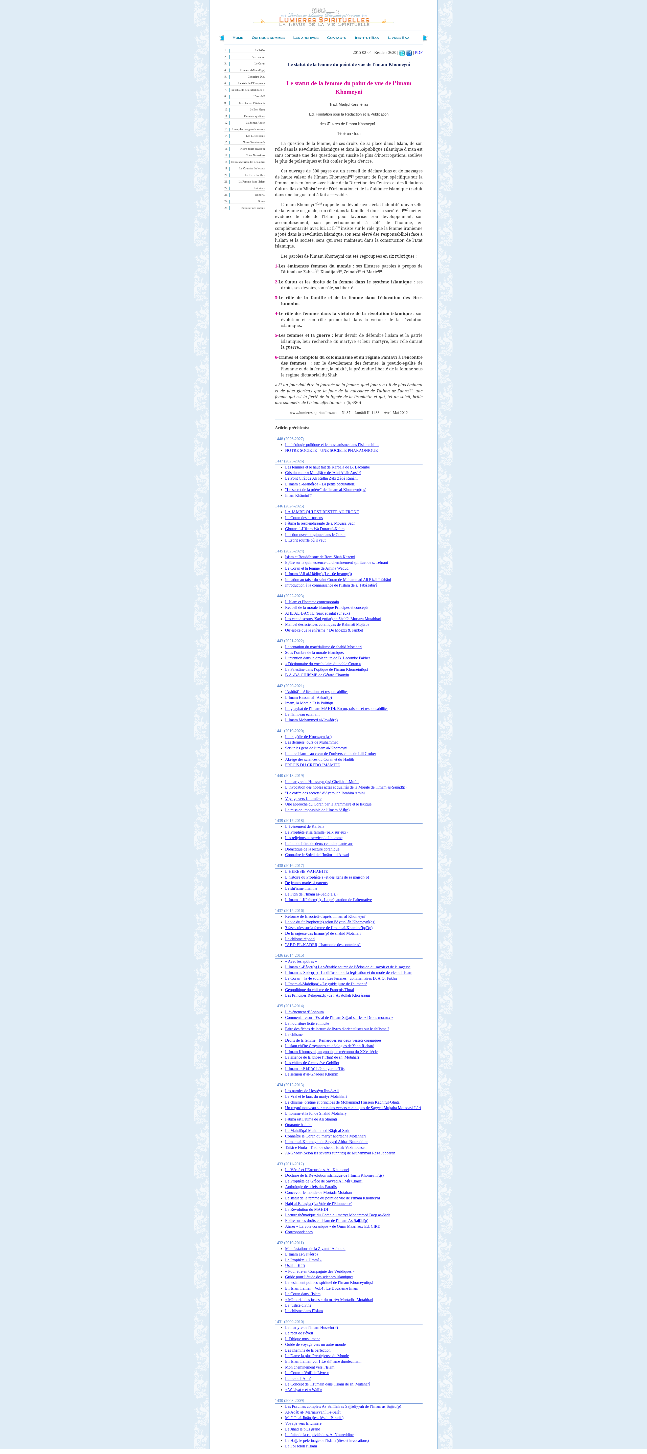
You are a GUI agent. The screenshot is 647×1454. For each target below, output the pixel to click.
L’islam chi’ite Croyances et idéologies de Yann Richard (329, 1046)
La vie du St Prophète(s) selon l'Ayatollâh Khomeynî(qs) (330, 922)
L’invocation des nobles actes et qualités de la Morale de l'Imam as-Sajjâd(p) (345, 787)
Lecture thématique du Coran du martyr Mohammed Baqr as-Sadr (337, 1215)
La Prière (260, 50)
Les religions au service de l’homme (313, 838)
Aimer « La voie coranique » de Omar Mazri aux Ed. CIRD (333, 1226)
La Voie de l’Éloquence (251, 83)
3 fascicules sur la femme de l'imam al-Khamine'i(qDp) (329, 928)
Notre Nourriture (255, 155)
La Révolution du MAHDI (306, 1209)
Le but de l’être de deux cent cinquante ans (319, 843)
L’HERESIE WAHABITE (306, 871)
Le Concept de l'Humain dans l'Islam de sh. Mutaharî (327, 1384)
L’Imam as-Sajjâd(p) (301, 1254)
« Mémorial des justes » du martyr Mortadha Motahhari (329, 1300)
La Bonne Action (255, 122)
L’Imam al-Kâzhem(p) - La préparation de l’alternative (328, 900)
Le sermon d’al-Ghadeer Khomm (311, 1074)
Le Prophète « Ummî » (303, 1260)
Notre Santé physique (252, 148)
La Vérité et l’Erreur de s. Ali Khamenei (317, 1170)
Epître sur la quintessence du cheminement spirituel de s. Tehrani (336, 562)
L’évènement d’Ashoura (304, 1012)
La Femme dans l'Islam (252, 181)
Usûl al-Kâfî (295, 1265)
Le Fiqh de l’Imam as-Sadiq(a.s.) (311, 894)
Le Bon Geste (257, 109)
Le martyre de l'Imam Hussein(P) (311, 1327)
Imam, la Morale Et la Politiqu (309, 703)
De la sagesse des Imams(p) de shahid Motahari (323, 933)
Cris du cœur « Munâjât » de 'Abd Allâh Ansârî (323, 473)
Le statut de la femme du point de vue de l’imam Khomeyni (332, 1198)
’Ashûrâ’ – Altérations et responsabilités (316, 691)
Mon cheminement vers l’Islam (309, 1367)
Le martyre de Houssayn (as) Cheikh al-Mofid (322, 781)
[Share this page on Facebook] (409, 52)
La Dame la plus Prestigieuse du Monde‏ (317, 1356)
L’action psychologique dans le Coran (315, 534)
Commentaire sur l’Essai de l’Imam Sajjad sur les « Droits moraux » (339, 1017)
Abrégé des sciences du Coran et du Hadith (319, 759)
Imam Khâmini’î (298, 495)
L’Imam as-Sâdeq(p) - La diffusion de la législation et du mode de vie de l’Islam (348, 972)
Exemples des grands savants (248, 129)
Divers (261, 201)
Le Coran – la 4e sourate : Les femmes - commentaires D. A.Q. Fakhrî (341, 978)
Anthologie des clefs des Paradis (311, 1186)
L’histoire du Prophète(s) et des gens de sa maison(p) (327, 877)
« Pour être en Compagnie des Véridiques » (320, 1271)
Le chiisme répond (300, 939)
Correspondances (299, 1232)
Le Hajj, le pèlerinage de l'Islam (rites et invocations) (327, 1440)
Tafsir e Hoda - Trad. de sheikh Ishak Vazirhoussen (325, 1147)
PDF (419, 52)
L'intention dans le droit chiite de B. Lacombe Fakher (327, 658)
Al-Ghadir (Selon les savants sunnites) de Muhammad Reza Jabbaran (340, 1153)
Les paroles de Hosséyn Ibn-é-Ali (312, 1091)
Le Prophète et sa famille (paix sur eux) (316, 832)
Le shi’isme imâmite (301, 888)
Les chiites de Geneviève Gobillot (312, 1063)
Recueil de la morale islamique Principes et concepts (326, 607)
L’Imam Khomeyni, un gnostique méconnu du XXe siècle (331, 1051)
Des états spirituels (254, 116)
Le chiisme (294, 1034)
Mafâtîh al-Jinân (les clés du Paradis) (314, 1418)
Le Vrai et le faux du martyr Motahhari (316, 1096)
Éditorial (260, 194)
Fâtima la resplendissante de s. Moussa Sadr (320, 523)
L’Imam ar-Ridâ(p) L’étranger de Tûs (314, 1068)
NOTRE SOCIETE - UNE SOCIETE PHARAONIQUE (331, 450)
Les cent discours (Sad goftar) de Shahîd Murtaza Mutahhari (333, 619)
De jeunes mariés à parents (306, 883)
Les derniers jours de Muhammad (311, 742)
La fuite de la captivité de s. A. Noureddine (319, 1435)
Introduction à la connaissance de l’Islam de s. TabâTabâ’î (331, 585)
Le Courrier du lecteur (252, 168)
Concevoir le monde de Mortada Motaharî (318, 1192)
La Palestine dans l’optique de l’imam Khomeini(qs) (326, 669)
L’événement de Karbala (304, 826)
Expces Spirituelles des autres (248, 162)
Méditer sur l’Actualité (252, 103)
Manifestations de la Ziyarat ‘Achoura (315, 1248)
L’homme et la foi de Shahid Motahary (316, 1113)
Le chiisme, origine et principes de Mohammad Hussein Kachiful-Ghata (342, 1102)
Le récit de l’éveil (299, 1333)
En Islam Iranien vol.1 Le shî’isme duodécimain (323, 1361)
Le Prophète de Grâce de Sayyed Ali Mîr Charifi (323, 1181)
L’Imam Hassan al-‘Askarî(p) (308, 697)
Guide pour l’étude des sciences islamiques (319, 1277)
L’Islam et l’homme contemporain (312, 602)
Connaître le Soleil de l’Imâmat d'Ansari (317, 855)
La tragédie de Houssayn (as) (308, 736)
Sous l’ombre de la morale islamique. (314, 652)
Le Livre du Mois (255, 175)
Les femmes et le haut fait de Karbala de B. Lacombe (327, 467)
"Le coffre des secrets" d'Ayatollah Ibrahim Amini (325, 793)
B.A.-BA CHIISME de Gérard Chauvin (317, 675)
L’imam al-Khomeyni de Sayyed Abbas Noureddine (326, 1141)
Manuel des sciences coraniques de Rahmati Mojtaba (327, 624)
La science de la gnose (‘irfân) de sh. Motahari (322, 1057)
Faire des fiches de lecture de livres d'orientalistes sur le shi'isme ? (337, 1029)
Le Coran (260, 63)
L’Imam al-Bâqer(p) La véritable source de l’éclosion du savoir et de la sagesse (347, 967)
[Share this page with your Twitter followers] (402, 52)
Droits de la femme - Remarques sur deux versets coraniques (333, 1040)
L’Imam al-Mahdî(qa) (252, 70)
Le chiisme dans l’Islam (304, 1311)
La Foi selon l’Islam (301, 1446)
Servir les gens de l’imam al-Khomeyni (316, 748)
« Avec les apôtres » (301, 961)
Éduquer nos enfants (253, 208)
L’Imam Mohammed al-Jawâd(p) (311, 720)
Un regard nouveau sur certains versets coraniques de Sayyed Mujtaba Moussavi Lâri (353, 1108)
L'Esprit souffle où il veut (305, 540)
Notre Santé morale (254, 142)
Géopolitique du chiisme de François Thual (319, 990)
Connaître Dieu (256, 76)
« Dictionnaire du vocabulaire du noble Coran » (323, 664)
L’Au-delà (259, 96)
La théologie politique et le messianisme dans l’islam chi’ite (332, 444)
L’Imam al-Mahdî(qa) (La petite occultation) (320, 484)
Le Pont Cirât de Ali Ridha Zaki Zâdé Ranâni (321, 478)
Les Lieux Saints (255, 136)
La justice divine (298, 1305)
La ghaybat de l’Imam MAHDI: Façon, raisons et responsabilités (336, 708)
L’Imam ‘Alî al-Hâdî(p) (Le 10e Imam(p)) (318, 574)
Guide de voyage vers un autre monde (315, 1344)
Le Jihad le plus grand (302, 1429)
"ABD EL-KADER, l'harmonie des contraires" (323, 945)
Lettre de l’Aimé (298, 1378)
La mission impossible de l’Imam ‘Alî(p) (317, 810)
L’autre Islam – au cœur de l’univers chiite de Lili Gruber (330, 753)
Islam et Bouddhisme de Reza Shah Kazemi (320, 557)
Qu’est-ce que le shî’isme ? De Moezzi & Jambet (324, 630)
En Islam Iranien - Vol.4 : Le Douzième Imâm (321, 1288)
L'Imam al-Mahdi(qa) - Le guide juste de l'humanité (326, 984)
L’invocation (257, 57)
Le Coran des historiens (304, 518)
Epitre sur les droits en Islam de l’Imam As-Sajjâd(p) (326, 1220)
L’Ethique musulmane (302, 1339)
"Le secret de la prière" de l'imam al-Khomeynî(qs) (325, 489)
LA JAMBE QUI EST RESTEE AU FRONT (322, 512)
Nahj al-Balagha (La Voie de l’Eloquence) (318, 1203)
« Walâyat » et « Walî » (303, 1390)
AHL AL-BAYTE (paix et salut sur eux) (317, 613)
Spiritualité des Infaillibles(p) (248, 89)
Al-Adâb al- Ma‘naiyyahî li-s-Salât (312, 1412)
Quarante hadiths (298, 1125)
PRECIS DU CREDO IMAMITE (312, 765)
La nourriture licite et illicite (307, 1023)
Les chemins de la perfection (308, 1350)
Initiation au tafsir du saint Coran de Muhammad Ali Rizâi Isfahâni (338, 579)
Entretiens (259, 188)
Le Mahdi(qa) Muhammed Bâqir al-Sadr (317, 1130)
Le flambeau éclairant (302, 714)
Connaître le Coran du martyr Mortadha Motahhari (325, 1136)
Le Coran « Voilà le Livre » (307, 1373)
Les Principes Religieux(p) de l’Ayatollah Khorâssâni (327, 995)
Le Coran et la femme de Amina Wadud (317, 568)
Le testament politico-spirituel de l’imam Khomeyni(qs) (329, 1282)
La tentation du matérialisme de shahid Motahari (323, 647)
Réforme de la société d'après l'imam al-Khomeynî (325, 916)
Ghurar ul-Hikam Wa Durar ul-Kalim (314, 529)
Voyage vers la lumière (303, 798)
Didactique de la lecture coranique (312, 849)
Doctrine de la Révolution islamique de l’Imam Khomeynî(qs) (334, 1175)
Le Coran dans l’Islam (302, 1294)
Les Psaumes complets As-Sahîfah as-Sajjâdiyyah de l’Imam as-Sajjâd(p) (343, 1406)
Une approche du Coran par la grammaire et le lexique (328, 804)
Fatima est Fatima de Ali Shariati (311, 1119)
